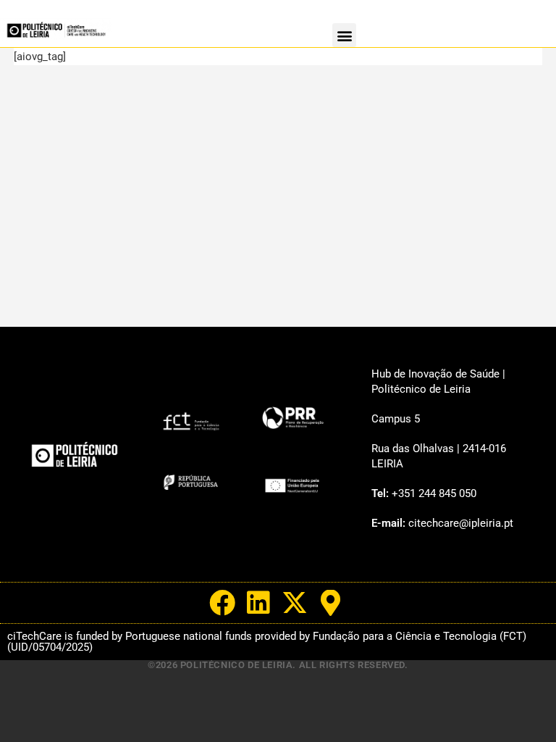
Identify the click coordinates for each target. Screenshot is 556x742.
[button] (344, 35)
